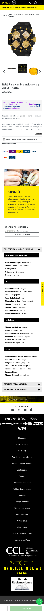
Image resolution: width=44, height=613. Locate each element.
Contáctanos (22, 470)
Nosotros (22, 438)
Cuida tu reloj (22, 444)
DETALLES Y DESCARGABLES (15, 384)
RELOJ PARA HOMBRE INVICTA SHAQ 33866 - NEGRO (24, 15)
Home (3, 15)
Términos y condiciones (22, 457)
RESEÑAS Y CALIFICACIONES (15, 389)
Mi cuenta (22, 451)
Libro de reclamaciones (22, 464)
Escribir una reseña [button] (22, 234)
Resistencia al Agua (22, 540)
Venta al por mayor (22, 508)
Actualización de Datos (22, 534)
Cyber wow (22, 527)
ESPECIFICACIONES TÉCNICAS (18, 249)
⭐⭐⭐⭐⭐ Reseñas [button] (42, 294)
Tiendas (22, 476)
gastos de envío (26, 116)
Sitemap (22, 495)
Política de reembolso (22, 489)
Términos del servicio (22, 483)
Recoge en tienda (22, 502)
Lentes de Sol (22, 515)
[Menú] (40, 2)
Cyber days (22, 521)
